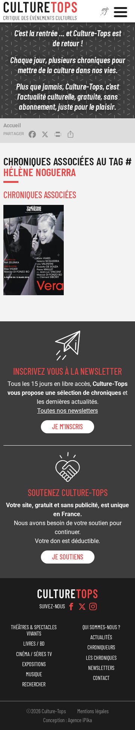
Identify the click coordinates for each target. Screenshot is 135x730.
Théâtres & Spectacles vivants (34, 630)
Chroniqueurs (101, 647)
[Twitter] (82, 606)
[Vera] (33, 250)
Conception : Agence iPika (67, 720)
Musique (34, 674)
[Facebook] (71, 606)
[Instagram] (93, 606)
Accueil (12, 125)
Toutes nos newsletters (67, 410)
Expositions (34, 664)
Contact (101, 678)
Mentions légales (93, 711)
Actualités (101, 637)
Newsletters (101, 668)
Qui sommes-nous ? (101, 627)
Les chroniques (101, 658)
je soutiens (67, 557)
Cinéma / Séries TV (34, 654)
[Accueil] (40, 11)
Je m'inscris (67, 426)
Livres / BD (34, 643)
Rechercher (33, 684)
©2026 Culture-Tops (46, 711)
